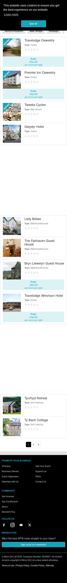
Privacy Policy (22, 565)
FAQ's (38, 476)
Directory (6, 465)
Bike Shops (36, 31)
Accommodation (14, 31)
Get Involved (8, 496)
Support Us (40, 471)
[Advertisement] (33, 178)
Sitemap (50, 565)
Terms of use (8, 565)
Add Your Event (42, 465)
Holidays (53, 31)
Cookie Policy (37, 565)
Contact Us (40, 481)
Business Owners (10, 471)
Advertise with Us (10, 481)
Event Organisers (10, 476)
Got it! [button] (33, 23)
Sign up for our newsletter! (33, 544)
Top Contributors (10, 501)
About (5, 506)
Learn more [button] (11, 14)
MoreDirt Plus (8, 511)
